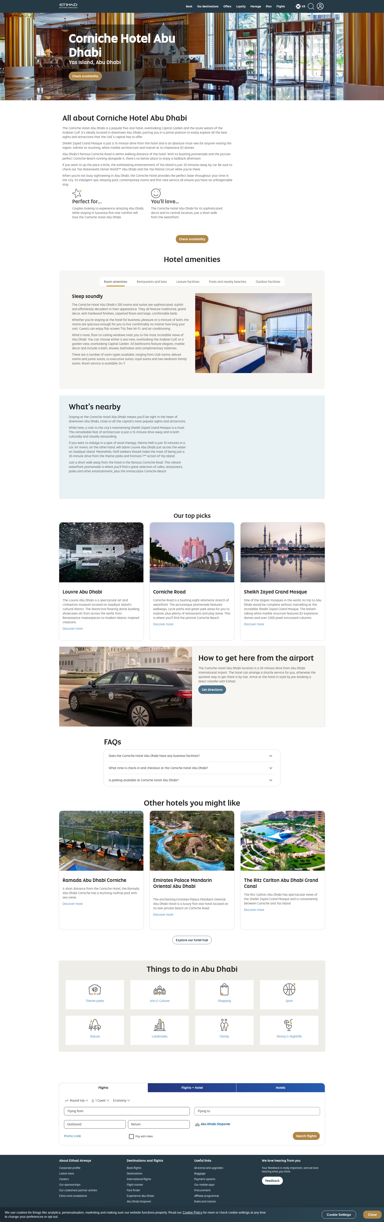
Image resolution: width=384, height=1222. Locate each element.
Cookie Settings (339, 1214)
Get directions (212, 689)
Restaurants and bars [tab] (152, 281)
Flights (280, 6)
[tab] (103, 1087)
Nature (95, 1036)
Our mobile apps (204, 1184)
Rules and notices (205, 1201)
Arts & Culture (160, 1001)
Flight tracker (135, 1184)
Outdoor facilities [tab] (268, 281)
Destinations (134, 1173)
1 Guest (100, 1100)
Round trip (77, 1100)
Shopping (224, 1001)
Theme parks (95, 1001)
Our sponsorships (69, 1184)
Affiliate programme (206, 1196)
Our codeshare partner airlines (78, 1190)
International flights (139, 1179)
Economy (119, 1100)
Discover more (73, 628)
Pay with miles (144, 1136)
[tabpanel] (192, 333)
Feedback (272, 1180)
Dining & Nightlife (289, 1036)
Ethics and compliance (73, 1196)
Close (372, 1214)
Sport (289, 1001)
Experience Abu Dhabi (140, 1196)
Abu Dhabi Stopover (139, 1201)
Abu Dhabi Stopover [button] (215, 1124)
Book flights (134, 1168)
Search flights (306, 1136)
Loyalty (241, 6)
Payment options (204, 1179)
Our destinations (208, 6)
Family (224, 1036)
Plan (269, 6)
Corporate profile (69, 1168)
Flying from (75, 1111)
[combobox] (77, 1100)
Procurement (202, 1190)
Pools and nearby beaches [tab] (227, 281)
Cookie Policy (192, 1212)
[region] (192, 1214)
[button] (300, 6)
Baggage (199, 1173)
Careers (64, 1179)
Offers (227, 6)
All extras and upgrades (208, 1168)
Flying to (204, 1111)
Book (189, 6)
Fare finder (133, 1190)
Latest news (66, 1173)
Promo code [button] (72, 1136)
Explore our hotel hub (192, 940)
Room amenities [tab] (115, 281)
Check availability (85, 76)
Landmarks (159, 1036)
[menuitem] (189, 6)
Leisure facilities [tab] (187, 281)
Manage (255, 6)
